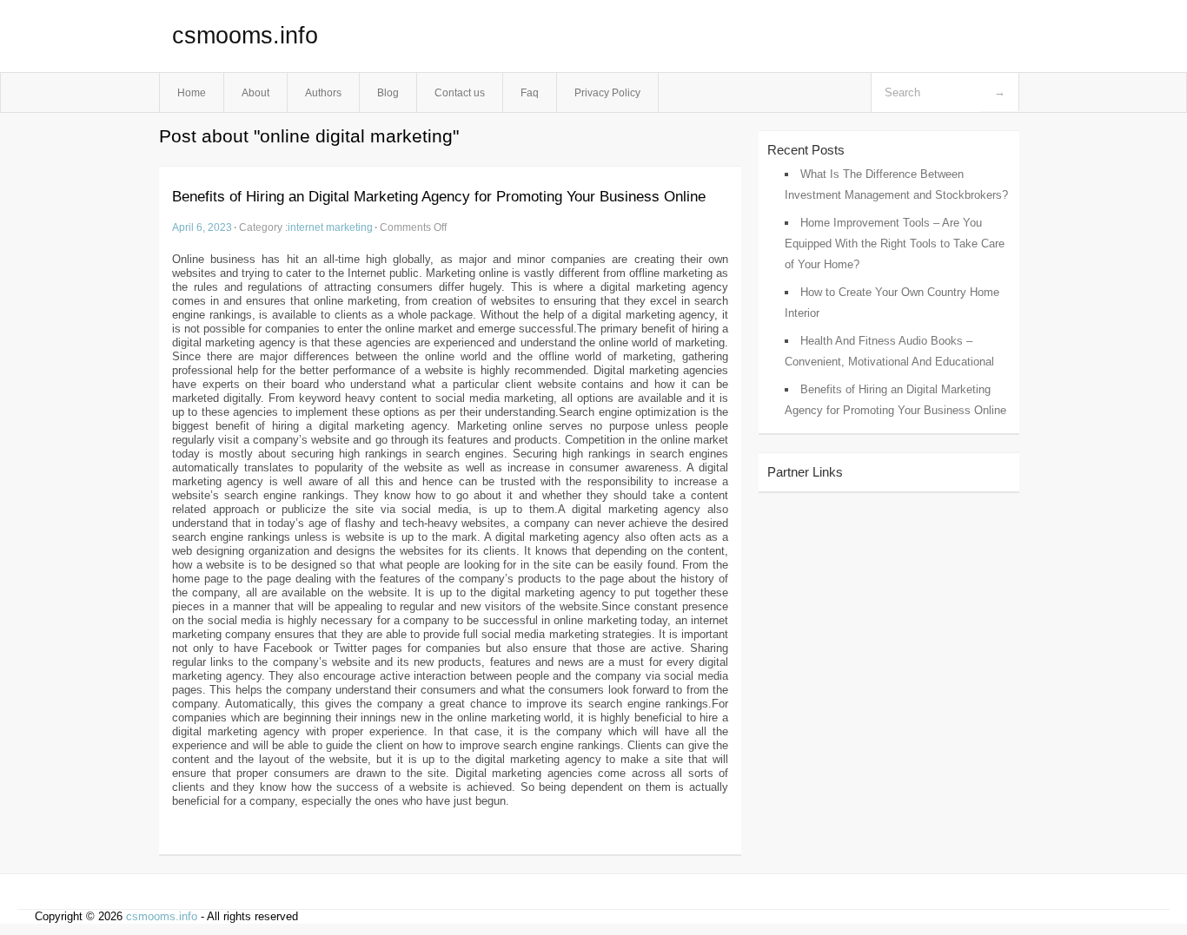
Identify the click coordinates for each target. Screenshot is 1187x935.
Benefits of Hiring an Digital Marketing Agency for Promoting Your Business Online (439, 196)
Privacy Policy (607, 92)
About (255, 92)
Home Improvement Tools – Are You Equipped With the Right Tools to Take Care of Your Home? (895, 243)
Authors (323, 92)
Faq (530, 92)
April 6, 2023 (202, 227)
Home (191, 92)
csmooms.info (245, 36)
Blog (388, 92)
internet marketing (330, 227)
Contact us (459, 92)
